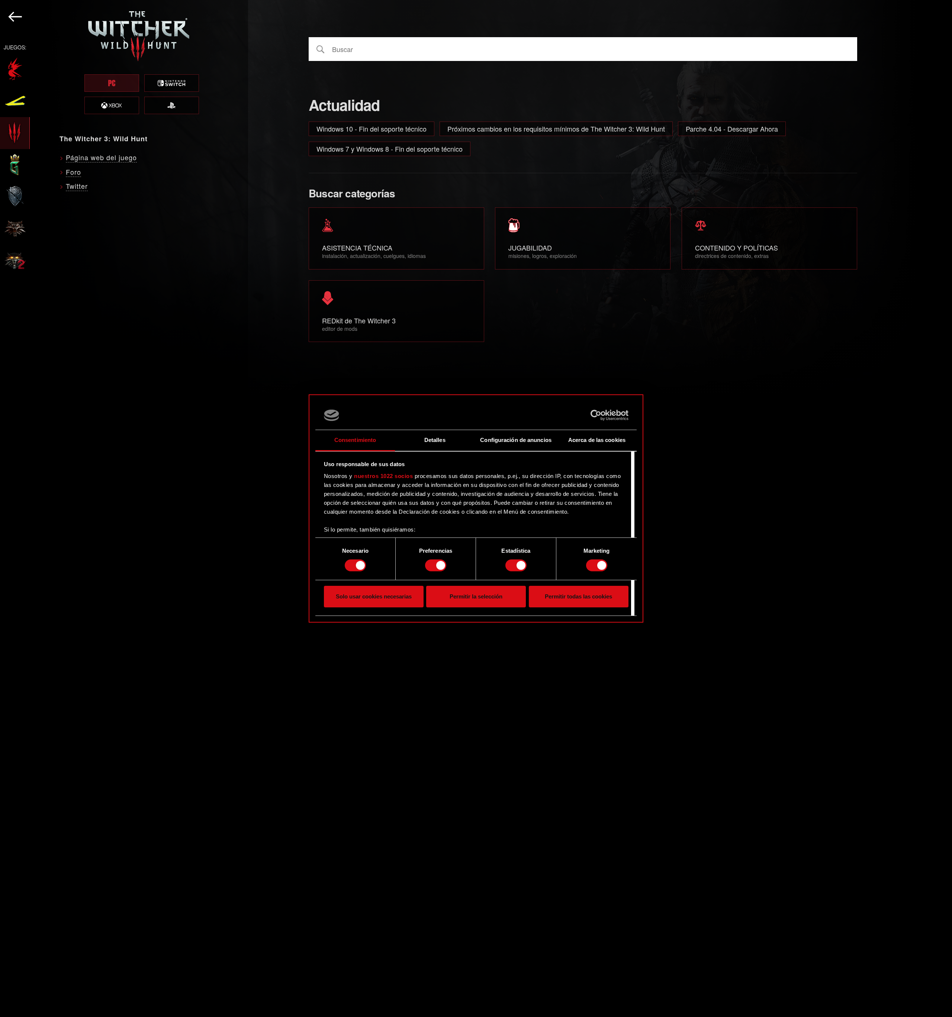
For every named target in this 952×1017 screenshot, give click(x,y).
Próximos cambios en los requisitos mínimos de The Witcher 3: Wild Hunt (556, 128)
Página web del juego (101, 157)
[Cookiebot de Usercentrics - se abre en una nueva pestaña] (595, 415)
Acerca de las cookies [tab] (596, 440)
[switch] (435, 565)
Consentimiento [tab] (355, 440)
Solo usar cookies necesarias (374, 596)
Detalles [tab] (435, 440)
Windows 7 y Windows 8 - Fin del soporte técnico (389, 149)
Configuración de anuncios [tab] (515, 440)
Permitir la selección (476, 596)
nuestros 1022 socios (383, 476)
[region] (124, 508)
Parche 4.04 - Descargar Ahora (732, 128)
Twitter (77, 186)
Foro (73, 172)
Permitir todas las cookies (578, 596)
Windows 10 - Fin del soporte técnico (371, 128)
